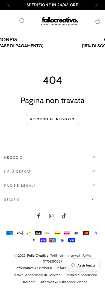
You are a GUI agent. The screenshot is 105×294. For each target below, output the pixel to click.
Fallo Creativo (37, 255)
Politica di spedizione (81, 275)
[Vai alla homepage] (60, 21)
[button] (22, 21)
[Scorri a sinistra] (9, 5)
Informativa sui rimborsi (34, 268)
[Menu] (7, 21)
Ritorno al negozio (52, 119)
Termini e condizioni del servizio (36, 275)
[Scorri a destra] (96, 5)
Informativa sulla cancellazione (63, 282)
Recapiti (29, 282)
